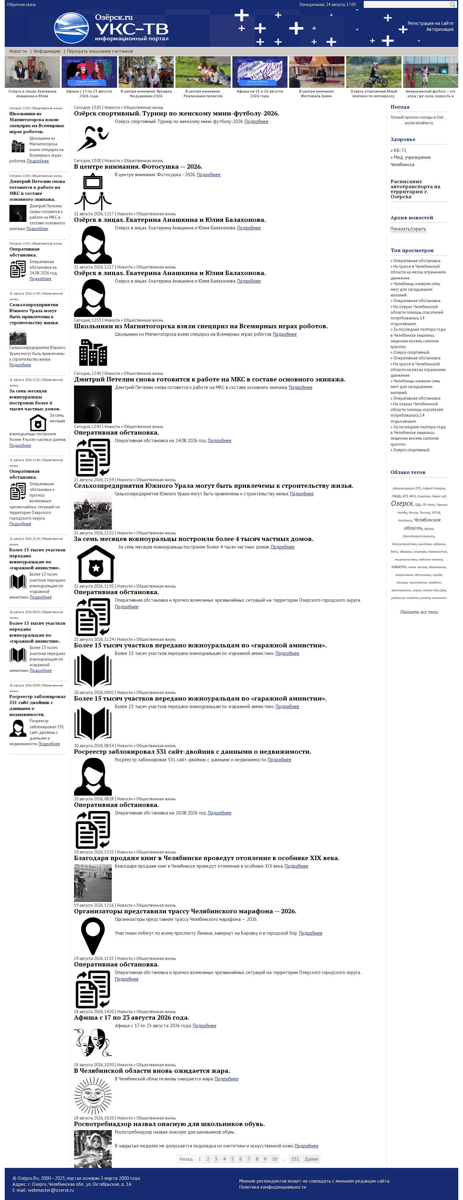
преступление (401, 590)
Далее (311, 1159)
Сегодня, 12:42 (87, 426)
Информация (47, 51)
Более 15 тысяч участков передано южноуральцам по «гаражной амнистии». (37, 559)
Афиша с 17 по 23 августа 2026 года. (131, 1017)
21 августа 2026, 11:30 (94, 586)
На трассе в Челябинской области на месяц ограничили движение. (418, 272)
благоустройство (404, 544)
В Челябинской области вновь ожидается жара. (152, 1070)
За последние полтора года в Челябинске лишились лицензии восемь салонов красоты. (418, 338)
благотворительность (418, 536)
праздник (435, 582)
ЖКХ (412, 496)
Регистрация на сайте (431, 23)
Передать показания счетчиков (100, 51)
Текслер (425, 512)
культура (420, 551)
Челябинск (405, 520)
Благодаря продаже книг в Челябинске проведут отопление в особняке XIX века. (207, 858)
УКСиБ (436, 512)
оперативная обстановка (413, 575)
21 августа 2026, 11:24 (94, 639)
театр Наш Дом (434, 590)
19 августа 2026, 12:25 (94, 852)
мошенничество (406, 559)
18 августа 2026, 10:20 (94, 1118)
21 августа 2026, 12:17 (94, 214)
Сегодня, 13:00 (87, 160)
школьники (439, 598)
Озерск (402, 503)
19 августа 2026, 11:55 (94, 958)
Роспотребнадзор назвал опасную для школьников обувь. (169, 1123)
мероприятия (437, 551)
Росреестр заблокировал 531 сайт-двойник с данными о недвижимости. (192, 751)
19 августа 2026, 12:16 (94, 905)
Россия (413, 512)
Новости (18, 51)
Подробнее (38, 161)
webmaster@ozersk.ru (51, 1190)
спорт (417, 590)
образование (437, 567)
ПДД (417, 505)
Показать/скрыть (408, 229)
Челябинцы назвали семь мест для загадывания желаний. (415, 289)
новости (399, 566)
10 (274, 1159)
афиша (428, 529)
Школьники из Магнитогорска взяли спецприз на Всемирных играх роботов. (36, 122)
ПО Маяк (428, 505)
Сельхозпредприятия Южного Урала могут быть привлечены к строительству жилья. (34, 313)
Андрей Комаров (434, 488)
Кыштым (424, 496)
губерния (439, 544)
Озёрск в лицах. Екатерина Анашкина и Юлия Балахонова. (170, 219)
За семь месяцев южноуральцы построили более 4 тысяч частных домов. (34, 400)
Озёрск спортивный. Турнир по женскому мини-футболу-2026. (176, 113)
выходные (425, 544)
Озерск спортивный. (411, 352)
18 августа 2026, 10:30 (94, 1065)
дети (394, 551)
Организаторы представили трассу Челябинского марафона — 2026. (185, 911)
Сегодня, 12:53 (87, 320)
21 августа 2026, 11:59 (94, 479)
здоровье (406, 551)
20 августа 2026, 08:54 (94, 745)
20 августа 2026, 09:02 (94, 692)
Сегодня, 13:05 (87, 107)
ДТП (405, 496)
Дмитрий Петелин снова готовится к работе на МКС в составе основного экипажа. (37, 190)
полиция (402, 582)
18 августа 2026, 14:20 (94, 1011)
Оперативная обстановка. (24, 252)
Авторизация (440, 29)
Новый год (439, 496)
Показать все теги (419, 612)
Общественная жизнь (47, 108)
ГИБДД (396, 496)
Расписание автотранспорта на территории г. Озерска (415, 189)
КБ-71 (400, 150)
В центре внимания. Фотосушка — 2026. (138, 166)
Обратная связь (21, 4)
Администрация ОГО (406, 488)
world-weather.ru (419, 123)
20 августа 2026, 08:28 (94, 799)
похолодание (418, 582)
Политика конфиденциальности (272, 1187)
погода (437, 575)
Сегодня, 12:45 (87, 373)
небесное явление (431, 559)
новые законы (417, 567)
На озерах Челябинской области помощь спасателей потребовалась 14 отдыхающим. (417, 315)
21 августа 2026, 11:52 (94, 533)
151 (295, 1159)
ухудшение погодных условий (410, 598)
